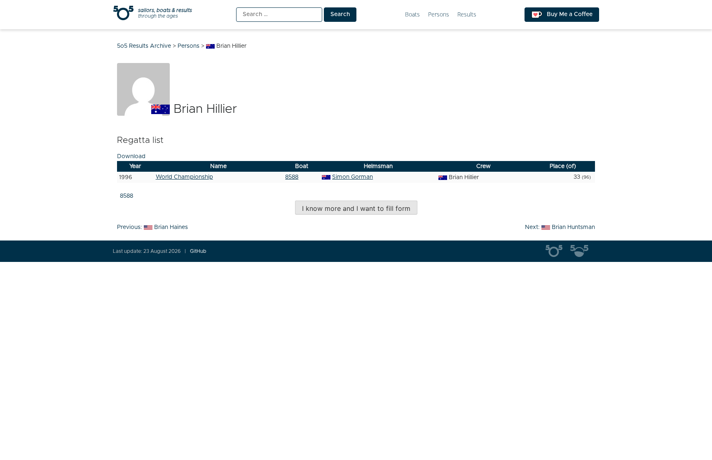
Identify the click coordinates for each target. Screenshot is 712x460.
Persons (438, 14)
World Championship (184, 177)
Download (131, 156)
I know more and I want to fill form (356, 208)
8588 (291, 177)
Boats (412, 14)
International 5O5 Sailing (558, 251)
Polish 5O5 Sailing (582, 251)
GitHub (198, 251)
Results (466, 14)
